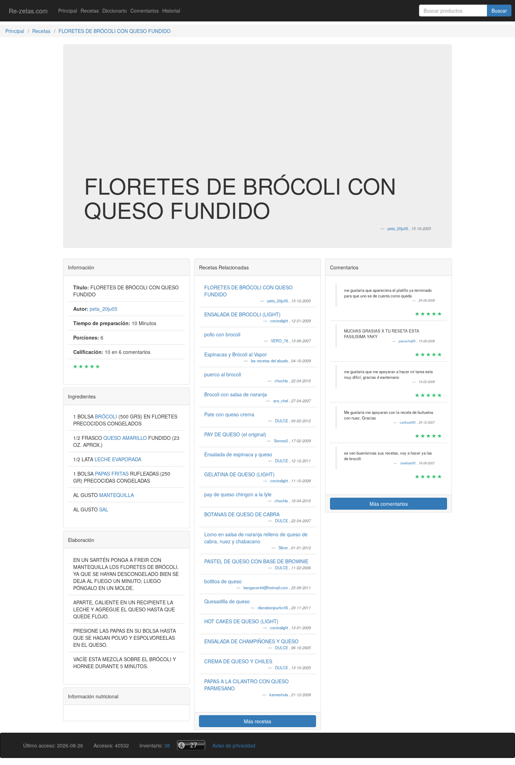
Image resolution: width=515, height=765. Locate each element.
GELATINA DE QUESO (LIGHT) (239, 474)
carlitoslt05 (408, 422)
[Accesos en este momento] (191, 745)
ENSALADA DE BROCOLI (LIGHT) (242, 314)
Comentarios (144, 10)
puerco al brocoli (222, 374)
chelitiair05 (408, 463)
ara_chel (281, 400)
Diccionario (114, 10)
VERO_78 (280, 340)
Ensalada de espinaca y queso (238, 454)
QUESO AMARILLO (125, 437)
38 (167, 745)
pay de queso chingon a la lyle (238, 494)
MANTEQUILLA (116, 494)
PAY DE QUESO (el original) (235, 434)
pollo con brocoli (222, 334)
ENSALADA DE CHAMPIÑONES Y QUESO (251, 641)
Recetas (90, 10)
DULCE (282, 420)
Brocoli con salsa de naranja (235, 394)
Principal (67, 10)
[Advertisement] (257, 117)
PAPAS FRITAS (112, 473)
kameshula (279, 694)
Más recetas (257, 721)
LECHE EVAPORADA (118, 459)
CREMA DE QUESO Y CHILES (238, 661)
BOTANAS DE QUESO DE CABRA (242, 514)
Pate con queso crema (229, 414)
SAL (103, 509)
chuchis (282, 380)
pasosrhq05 (408, 341)
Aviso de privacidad (233, 745)
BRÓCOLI (106, 416)
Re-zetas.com (28, 10)
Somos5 (281, 440)
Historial (171, 10)
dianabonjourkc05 (273, 607)
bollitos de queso (223, 581)
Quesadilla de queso (227, 601)
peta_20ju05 (278, 300)
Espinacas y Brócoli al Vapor (235, 354)
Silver (284, 547)
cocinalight (279, 320)
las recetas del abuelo (270, 360)
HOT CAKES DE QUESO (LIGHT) (241, 621)
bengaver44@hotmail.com (266, 587)
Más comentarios (389, 503)
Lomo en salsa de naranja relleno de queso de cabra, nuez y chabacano (256, 538)
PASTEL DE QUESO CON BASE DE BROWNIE (256, 561)
